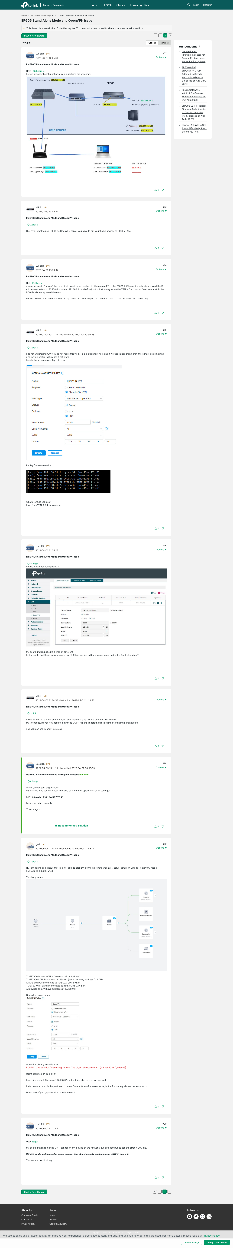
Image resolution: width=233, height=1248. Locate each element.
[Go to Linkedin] (209, 1216)
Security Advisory (58, 1223)
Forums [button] (107, 4)
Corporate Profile (29, 1215)
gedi (38, 844)
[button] (94, 5)
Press (52, 1210)
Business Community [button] (54, 5)
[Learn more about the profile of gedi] (31, 846)
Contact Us (26, 1219)
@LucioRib (32, 224)
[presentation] (30, 56)
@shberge (38, 71)
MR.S (38, 207)
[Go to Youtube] (189, 1216)
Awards (53, 1219)
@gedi (35, 1141)
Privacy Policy (28, 1223)
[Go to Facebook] (196, 1216)
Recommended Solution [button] (73, 825)
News (52, 1215)
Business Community (30, 15)
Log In (196, 5)
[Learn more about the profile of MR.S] (31, 209)
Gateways (46, 15)
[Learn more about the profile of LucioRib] (31, 55)
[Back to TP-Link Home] (29, 4)
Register (207, 5)
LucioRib (40, 53)
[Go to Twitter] (202, 1217)
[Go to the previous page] (155, 35)
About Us (26, 1210)
